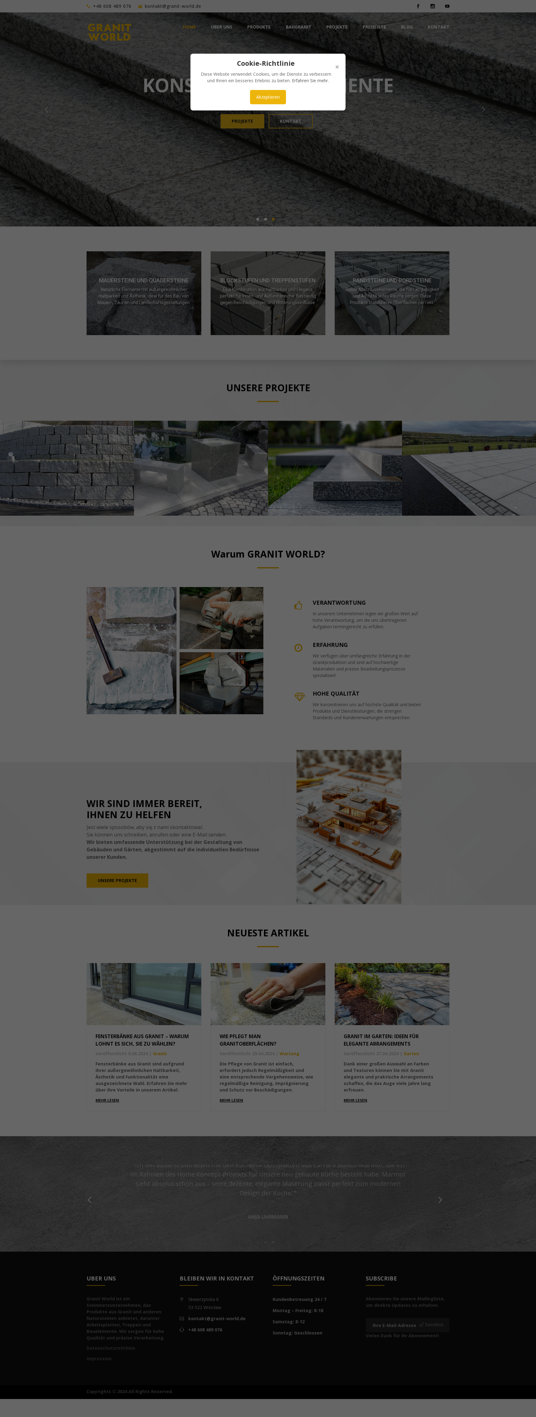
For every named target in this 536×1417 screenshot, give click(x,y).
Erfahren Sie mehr (310, 80)
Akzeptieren (268, 97)
